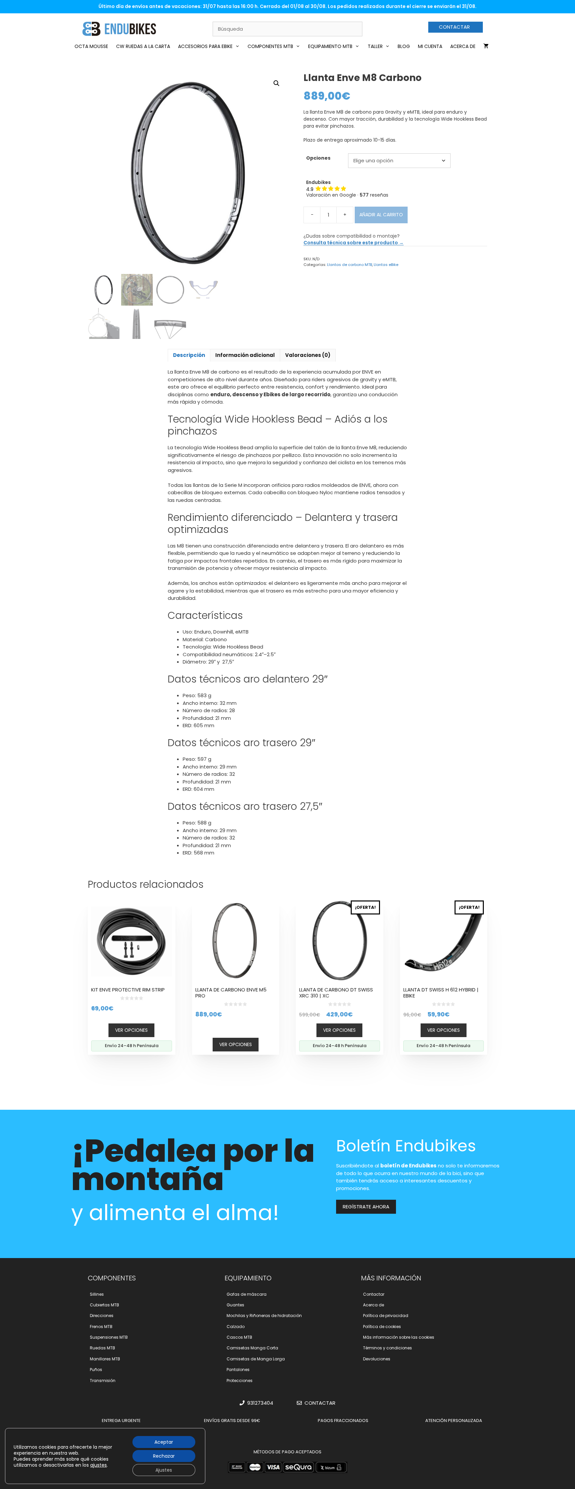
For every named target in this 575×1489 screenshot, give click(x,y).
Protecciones (240, 1380)
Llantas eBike (386, 264)
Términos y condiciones (387, 1348)
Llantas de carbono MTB (349, 264)
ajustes (98, 1465)
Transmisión (102, 1380)
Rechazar (164, 1456)
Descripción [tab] (189, 355)
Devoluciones (376, 1359)
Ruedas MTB (102, 1348)
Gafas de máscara (247, 1294)
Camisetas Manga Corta (252, 1348)
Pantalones (238, 1369)
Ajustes (163, 1470)
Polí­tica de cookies (382, 1326)
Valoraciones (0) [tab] (307, 355)
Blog (404, 46)
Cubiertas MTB (104, 1305)
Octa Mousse (91, 46)
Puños (96, 1369)
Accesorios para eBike (205, 46)
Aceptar (163, 1442)
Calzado (236, 1326)
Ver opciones (131, 1030)
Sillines (97, 1294)
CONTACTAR (454, 26)
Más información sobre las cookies (398, 1337)
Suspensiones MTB (109, 1337)
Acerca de (463, 46)
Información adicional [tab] (245, 355)
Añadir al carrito (381, 214)
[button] (277, 83)
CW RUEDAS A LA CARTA (143, 46)
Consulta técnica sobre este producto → (353, 242)
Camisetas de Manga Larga (256, 1359)
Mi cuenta (430, 46)
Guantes (235, 1305)
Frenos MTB (101, 1326)
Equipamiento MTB (330, 46)
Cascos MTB (239, 1337)
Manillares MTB (105, 1359)
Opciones (318, 158)
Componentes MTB (270, 46)
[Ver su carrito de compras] (486, 46)
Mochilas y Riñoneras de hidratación (264, 1315)
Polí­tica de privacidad (385, 1315)
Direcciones (101, 1315)
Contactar (373, 1294)
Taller (375, 46)
